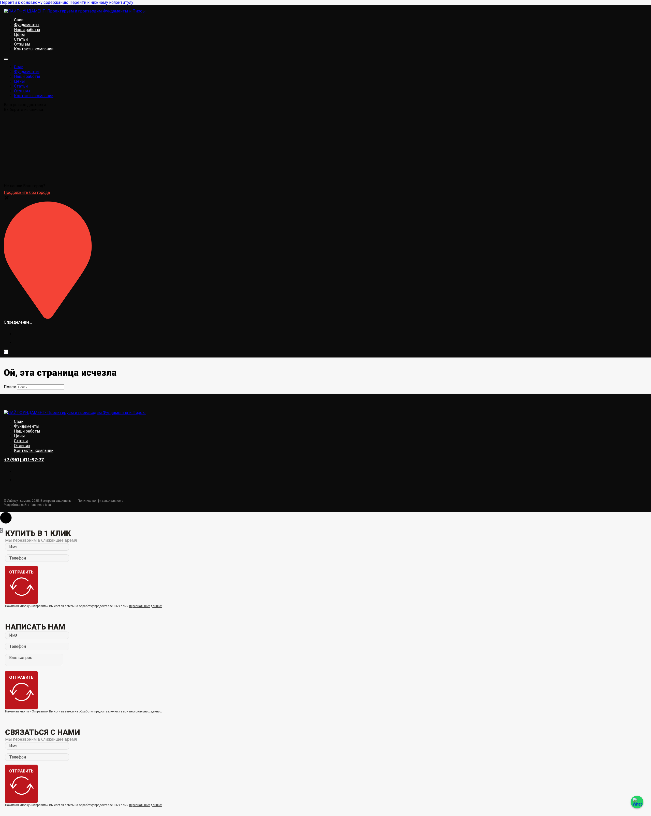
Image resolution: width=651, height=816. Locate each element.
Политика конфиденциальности (101, 501)
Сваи (18, 20)
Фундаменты (26, 24)
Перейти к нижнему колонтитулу (101, 2)
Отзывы (22, 44)
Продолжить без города (27, 192)
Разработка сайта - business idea (27, 505)
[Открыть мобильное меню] (6, 59)
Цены (19, 34)
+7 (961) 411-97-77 (24, 459)
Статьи (21, 39)
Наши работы (27, 29)
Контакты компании (33, 49)
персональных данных (145, 606)
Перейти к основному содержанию (34, 2)
